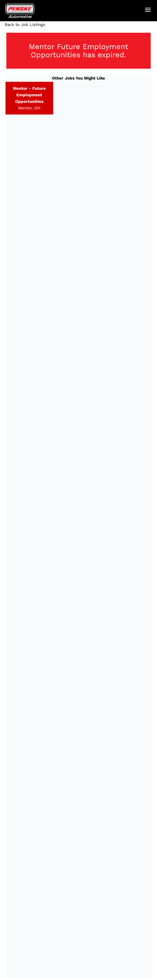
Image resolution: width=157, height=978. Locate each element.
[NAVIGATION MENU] (147, 10)
